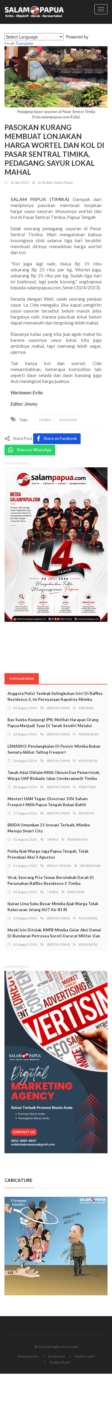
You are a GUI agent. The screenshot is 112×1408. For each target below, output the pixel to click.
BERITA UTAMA (58, 708)
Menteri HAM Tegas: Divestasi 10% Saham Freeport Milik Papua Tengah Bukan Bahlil (47, 801)
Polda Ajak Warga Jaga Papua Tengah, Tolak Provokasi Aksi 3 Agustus (47, 854)
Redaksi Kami (60, 1362)
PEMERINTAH (77, 839)
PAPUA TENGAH (59, 865)
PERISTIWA (87, 787)
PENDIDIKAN (88, 734)
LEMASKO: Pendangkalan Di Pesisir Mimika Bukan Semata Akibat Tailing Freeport (53, 749)
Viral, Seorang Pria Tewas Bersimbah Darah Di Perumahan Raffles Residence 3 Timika (50, 880)
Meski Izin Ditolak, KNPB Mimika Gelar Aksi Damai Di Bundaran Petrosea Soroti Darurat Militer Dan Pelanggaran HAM (54, 936)
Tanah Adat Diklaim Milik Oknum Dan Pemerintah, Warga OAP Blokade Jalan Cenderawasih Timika (53, 775)
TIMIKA (45, 420)
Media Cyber (85, 1356)
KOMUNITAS (88, 760)
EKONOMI (68, 420)
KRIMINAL (86, 708)
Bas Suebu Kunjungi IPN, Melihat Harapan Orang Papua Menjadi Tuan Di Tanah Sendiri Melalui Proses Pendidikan (53, 725)
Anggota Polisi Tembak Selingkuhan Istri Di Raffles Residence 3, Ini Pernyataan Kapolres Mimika (55, 696)
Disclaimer (56, 1356)
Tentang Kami (28, 1356)
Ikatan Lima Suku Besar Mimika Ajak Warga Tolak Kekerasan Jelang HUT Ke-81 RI (52, 906)
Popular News (22, 678)
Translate (24, 43)
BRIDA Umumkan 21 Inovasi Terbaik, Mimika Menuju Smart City (48, 828)
